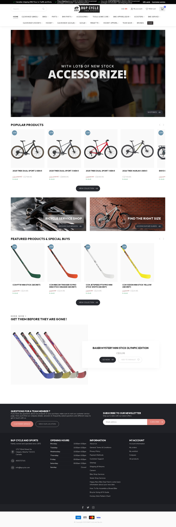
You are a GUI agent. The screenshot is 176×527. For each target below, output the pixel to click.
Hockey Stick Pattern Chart (100, 496)
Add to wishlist (128, 360)
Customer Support (97, 459)
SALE (150, 23)
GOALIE (82, 23)
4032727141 (20, 461)
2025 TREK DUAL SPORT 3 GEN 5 (64, 171)
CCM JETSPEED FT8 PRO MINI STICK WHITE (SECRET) (99, 286)
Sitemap (93, 463)
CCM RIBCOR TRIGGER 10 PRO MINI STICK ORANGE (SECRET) (62, 286)
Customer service (158, 2)
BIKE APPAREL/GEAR (121, 17)
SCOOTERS (138, 17)
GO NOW (106, 360)
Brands (140, 23)
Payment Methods (96, 455)
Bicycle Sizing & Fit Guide (99, 492)
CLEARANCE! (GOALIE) (66, 23)
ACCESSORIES (82, 17)
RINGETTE (94, 23)
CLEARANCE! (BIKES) (30, 17)
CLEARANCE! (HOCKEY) (32, 23)
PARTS (54, 17)
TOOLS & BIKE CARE (100, 17)
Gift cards (146, 2)
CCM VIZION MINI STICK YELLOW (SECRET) (136, 286)
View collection (86, 188)
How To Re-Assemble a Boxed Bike (103, 488)
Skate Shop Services (98, 478)
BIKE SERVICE (153, 17)
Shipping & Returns (97, 466)
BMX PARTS (66, 17)
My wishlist (133, 451)
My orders (133, 447)
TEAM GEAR (127, 23)
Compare (132, 455)
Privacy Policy (95, 451)
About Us (93, 444)
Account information (137, 444)
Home (15, 17)
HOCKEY (49, 23)
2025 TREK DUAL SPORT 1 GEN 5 (100, 171)
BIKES (45, 17)
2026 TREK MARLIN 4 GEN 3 (134, 171)
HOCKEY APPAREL (110, 23)
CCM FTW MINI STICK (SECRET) (26, 285)
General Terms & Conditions (100, 447)
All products (134, 459)
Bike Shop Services (97, 474)
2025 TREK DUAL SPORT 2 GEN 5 (27, 171)
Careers (93, 470)
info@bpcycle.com (23, 467)
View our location (47, 424)
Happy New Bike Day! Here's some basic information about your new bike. (105, 483)
